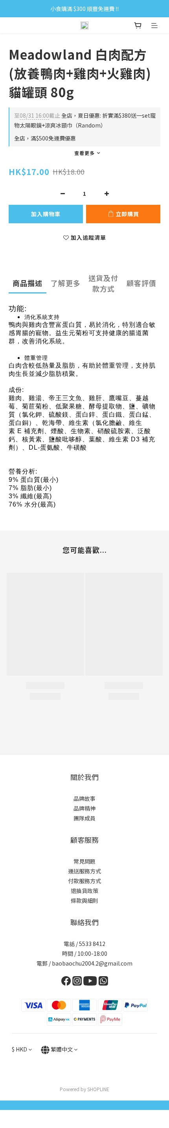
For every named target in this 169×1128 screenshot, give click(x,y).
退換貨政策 (84, 891)
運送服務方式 (84, 871)
